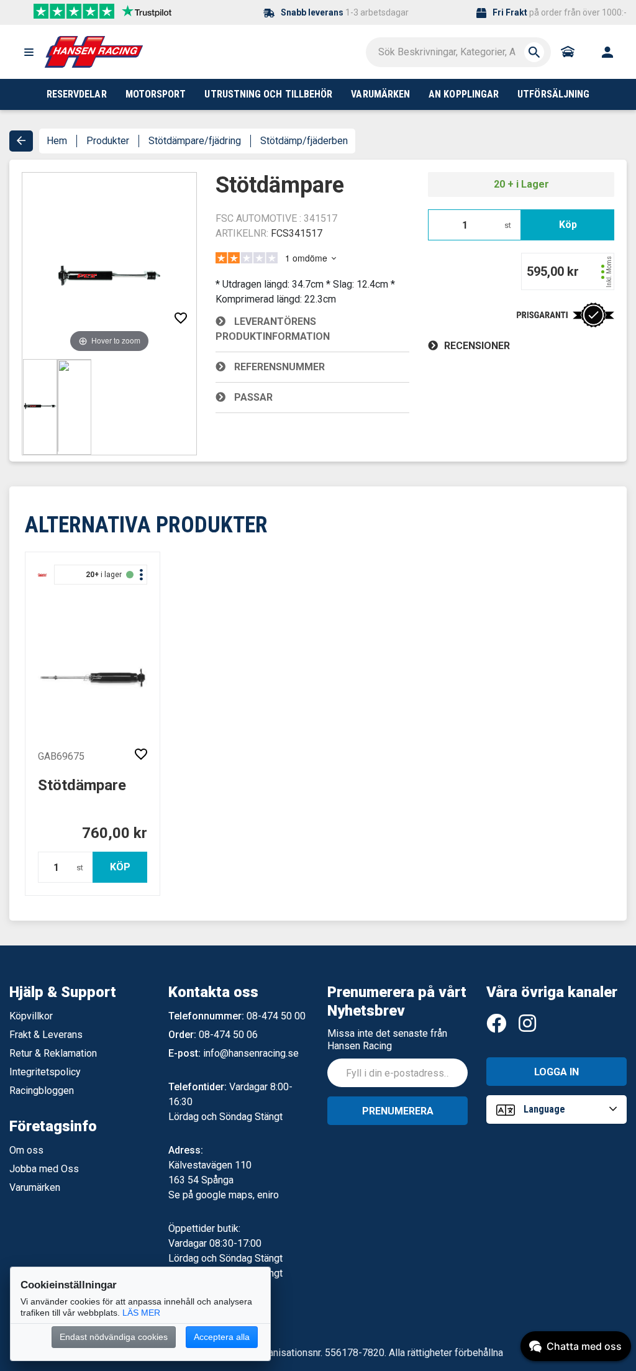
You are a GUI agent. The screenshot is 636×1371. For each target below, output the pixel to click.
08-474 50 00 (276, 1016)
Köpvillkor (31, 1016)
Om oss (26, 1150)
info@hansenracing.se (251, 1053)
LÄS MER (141, 1313)
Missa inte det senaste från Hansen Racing (387, 1039)
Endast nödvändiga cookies (114, 1337)
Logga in (556, 1072)
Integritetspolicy (45, 1072)
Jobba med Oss (44, 1169)
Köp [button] (568, 224)
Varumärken (34, 1187)
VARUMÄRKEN (380, 94)
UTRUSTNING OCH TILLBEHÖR (268, 94)
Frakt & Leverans (46, 1035)
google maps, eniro (237, 1195)
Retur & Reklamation (53, 1053)
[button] (29, 52)
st (507, 225)
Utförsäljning (553, 94)
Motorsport (155, 94)
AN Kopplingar (464, 94)
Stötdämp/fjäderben (304, 141)
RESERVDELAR (77, 94)
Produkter (107, 141)
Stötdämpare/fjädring (194, 141)
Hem (57, 141)
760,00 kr (114, 833)
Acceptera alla (222, 1337)
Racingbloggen (41, 1090)
